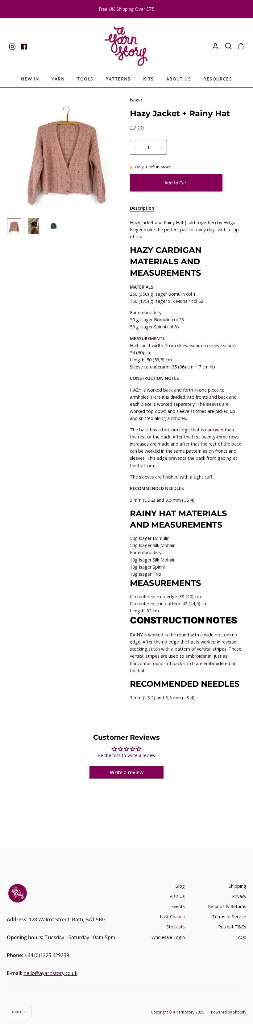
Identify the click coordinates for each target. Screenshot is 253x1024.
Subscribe (206, 553)
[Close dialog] (239, 444)
